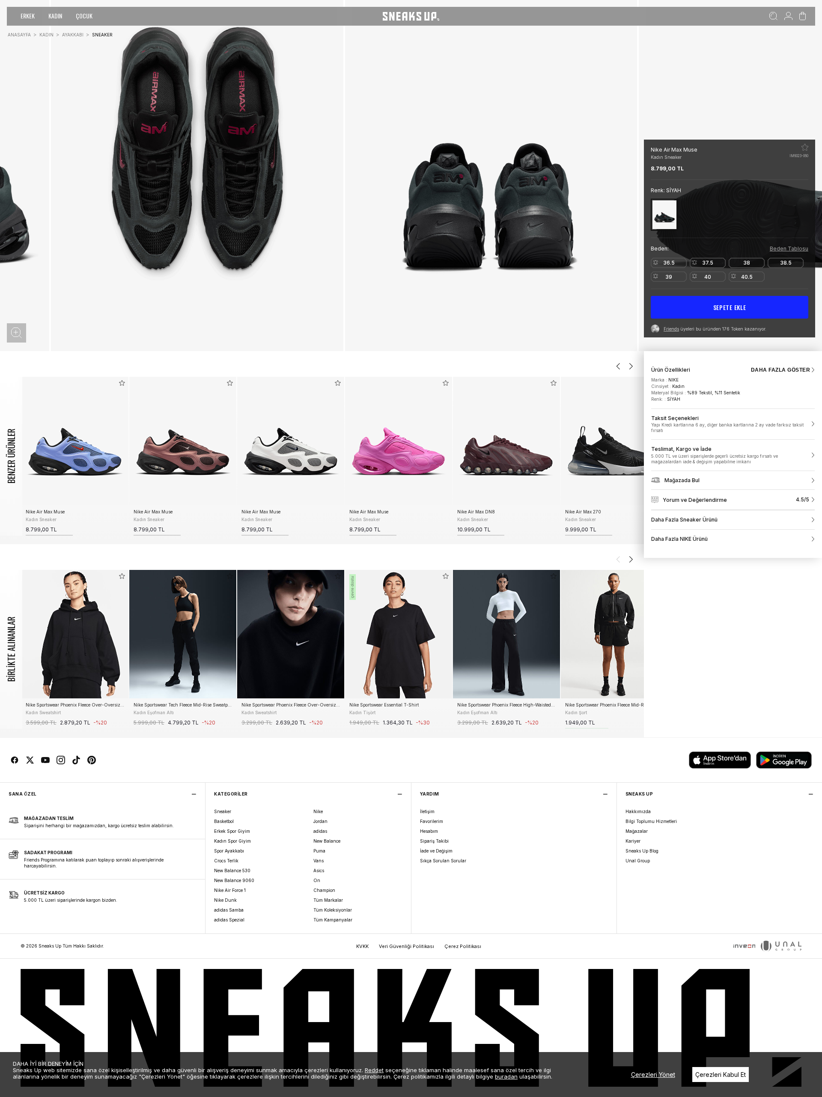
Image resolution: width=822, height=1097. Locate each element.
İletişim (427, 811)
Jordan (320, 821)
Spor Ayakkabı (229, 850)
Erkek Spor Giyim (232, 831)
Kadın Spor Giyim (232, 841)
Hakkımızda (638, 811)
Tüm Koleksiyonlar (332, 909)
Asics (318, 870)
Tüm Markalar (328, 900)
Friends (671, 328)
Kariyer (632, 841)
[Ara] (773, 16)
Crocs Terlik (226, 860)
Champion (324, 890)
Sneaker (222, 811)
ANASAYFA (19, 34)
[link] (733, 424)
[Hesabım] (788, 16)
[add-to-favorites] (122, 383)
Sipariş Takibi (434, 841)
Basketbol (224, 821)
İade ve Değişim (436, 850)
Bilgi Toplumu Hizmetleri (651, 821)
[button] (16, 333)
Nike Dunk (225, 900)
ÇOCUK (84, 15)
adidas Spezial (229, 919)
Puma (319, 850)
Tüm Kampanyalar (332, 919)
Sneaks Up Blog (641, 850)
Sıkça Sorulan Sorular (443, 860)
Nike (318, 811)
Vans (318, 860)
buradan (506, 1076)
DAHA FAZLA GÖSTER (780, 370)
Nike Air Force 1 (230, 890)
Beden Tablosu (789, 248)
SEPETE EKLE (729, 307)
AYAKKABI (72, 34)
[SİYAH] (664, 215)
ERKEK (28, 15)
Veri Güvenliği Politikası (406, 946)
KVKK (362, 946)
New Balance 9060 (234, 880)
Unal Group (637, 860)
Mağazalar (636, 831)
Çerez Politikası (462, 946)
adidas (320, 831)
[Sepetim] (802, 16)
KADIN (55, 15)
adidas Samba (229, 909)
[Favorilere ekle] (804, 147)
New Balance (326, 841)
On (316, 880)
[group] (74, 456)
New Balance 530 (232, 870)
